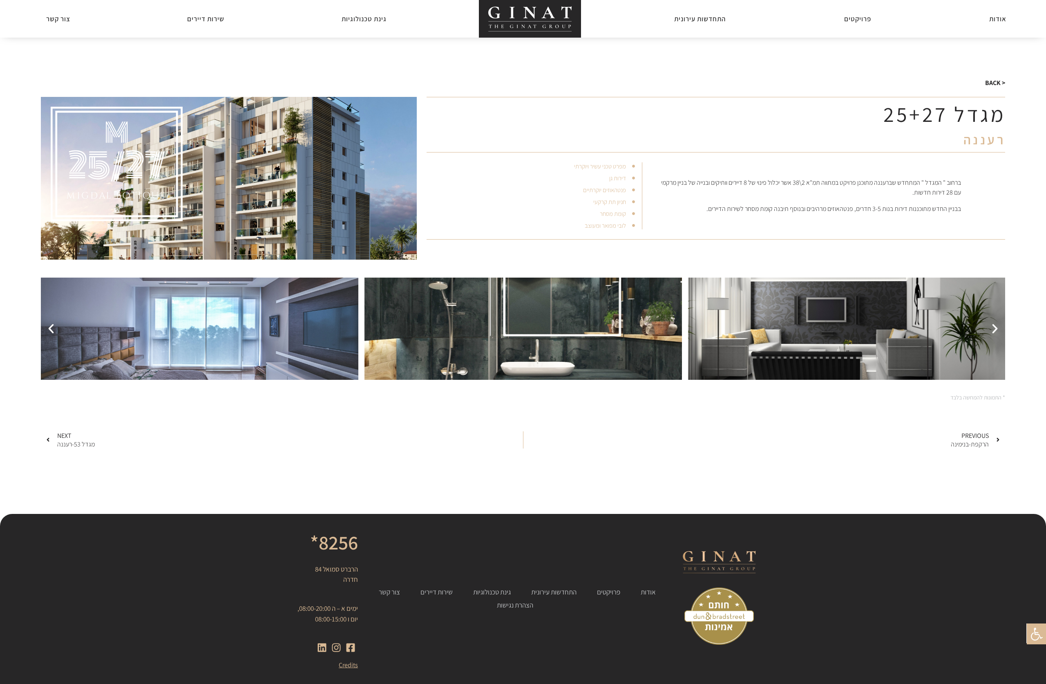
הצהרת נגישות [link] (515, 605)
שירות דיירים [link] (205, 18)
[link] (1036, 633)
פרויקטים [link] (857, 18)
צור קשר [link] (58, 18)
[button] (995, 329)
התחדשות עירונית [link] (700, 18)
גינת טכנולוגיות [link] (364, 18)
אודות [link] (997, 18)
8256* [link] (334, 542)
